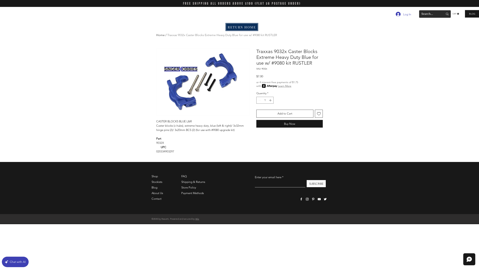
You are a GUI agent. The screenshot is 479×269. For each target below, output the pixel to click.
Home (160, 35)
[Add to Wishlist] (319, 114)
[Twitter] (325, 199)
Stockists (157, 182)
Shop (155, 176)
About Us (157, 193)
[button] (455, 14)
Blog (154, 187)
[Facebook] (301, 199)
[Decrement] (259, 100)
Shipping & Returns (193, 182)
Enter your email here (268, 177)
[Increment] (270, 100)
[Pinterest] (313, 199)
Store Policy (188, 187)
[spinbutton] (265, 100)
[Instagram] (307, 199)
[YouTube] (319, 199)
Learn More (284, 86)
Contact (156, 198)
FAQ (184, 176)
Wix (197, 218)
